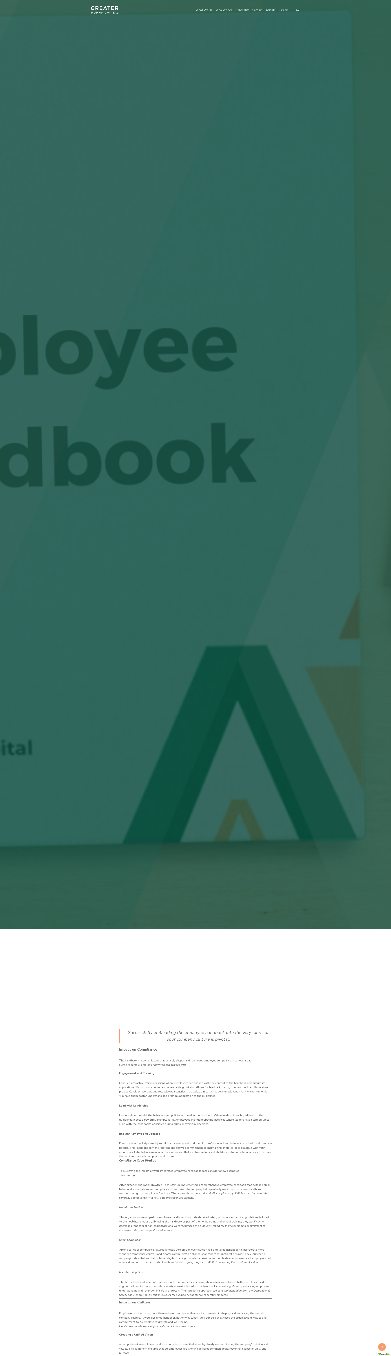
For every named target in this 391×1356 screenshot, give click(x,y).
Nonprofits (242, 10)
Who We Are (224, 10)
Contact (257, 10)
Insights (271, 10)
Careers (284, 10)
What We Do (204, 10)
